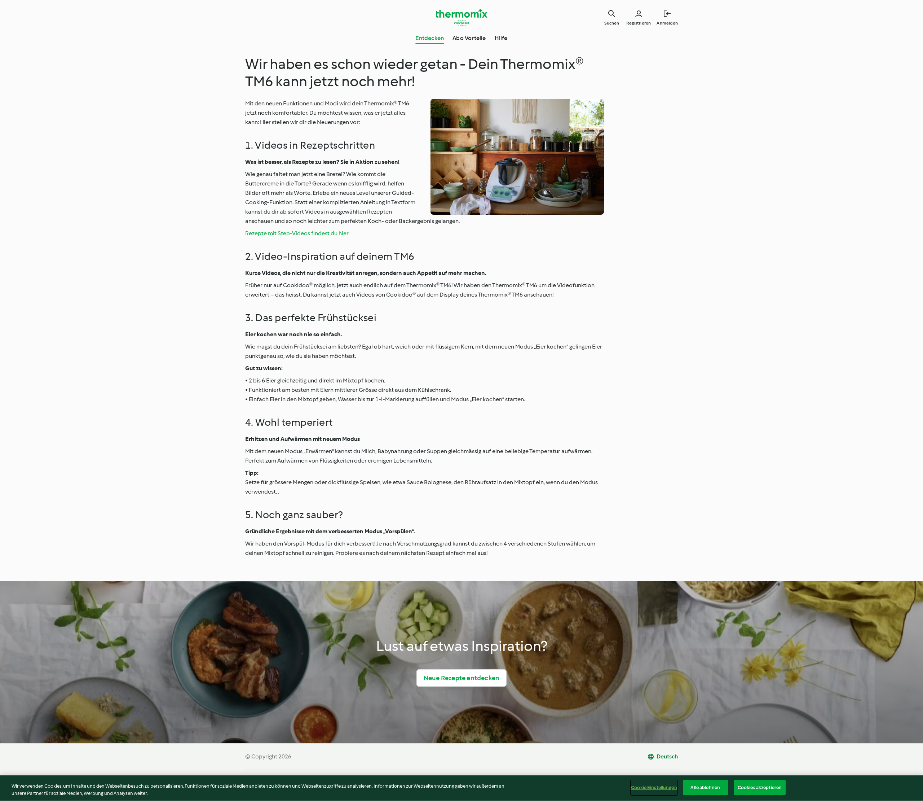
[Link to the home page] (461, 17)
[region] (461, 788)
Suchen (611, 23)
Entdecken (429, 38)
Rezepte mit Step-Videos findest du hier (297, 233)
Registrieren (638, 23)
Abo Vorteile (469, 38)
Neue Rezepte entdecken (461, 678)
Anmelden (667, 23)
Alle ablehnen (705, 787)
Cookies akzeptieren (760, 787)
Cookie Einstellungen (654, 787)
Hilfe (501, 38)
